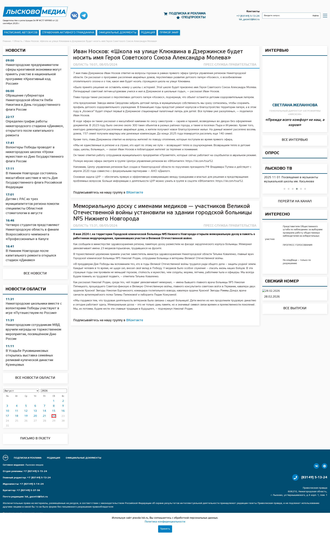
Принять (165, 529)
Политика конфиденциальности (165, 522)
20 (35, 416)
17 (7, 416)
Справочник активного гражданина (68, 32)
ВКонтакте (134, 192)
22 (54, 416)
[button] (284, 189)
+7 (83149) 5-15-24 (35, 471)
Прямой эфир (169, 32)
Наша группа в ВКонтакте (74, 15)
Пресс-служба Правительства (230, 64)
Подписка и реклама (187, 13)
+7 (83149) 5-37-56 (28, 490)
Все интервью (295, 139)
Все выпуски (294, 308)
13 (35, 411)
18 (16, 416)
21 (44, 416)
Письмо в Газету (35, 438)
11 (16, 411)
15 (53, 411)
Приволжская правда (35, 11)
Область (80, 64)
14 (44, 411)
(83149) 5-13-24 (314, 477)
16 (63, 411)
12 (26, 411)
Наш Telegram (84, 15)
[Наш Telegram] (324, 466)
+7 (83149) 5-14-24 (32, 484)
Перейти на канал (295, 201)
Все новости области (35, 377)
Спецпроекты (194, 17)
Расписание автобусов (20, 32)
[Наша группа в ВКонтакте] (316, 466)
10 (7, 411)
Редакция (148, 32)
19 (26, 416)
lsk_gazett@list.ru (249, 19)
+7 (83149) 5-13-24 (248, 16)
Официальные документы (117, 32)
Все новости (35, 273)
